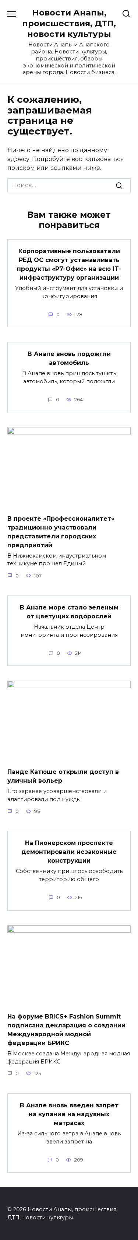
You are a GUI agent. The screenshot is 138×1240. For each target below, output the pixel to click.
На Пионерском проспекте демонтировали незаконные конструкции (69, 851)
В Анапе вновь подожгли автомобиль (69, 358)
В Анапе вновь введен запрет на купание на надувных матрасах (69, 1114)
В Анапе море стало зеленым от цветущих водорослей (69, 612)
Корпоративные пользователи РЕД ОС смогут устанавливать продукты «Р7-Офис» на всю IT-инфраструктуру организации (69, 264)
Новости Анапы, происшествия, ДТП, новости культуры (69, 23)
